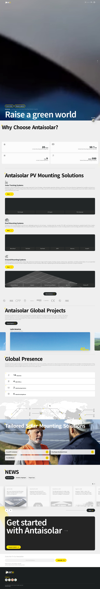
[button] (6, 510)
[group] (15, 496)
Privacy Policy (8, 586)
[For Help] (93, 120)
